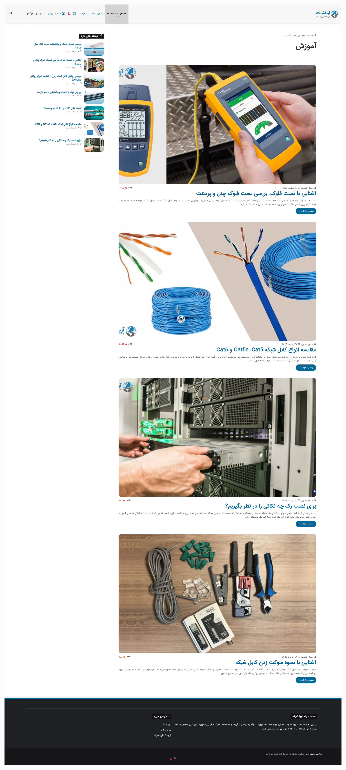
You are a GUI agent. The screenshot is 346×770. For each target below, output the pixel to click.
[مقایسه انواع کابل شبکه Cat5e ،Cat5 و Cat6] (217, 281)
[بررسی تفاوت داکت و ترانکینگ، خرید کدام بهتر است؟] (94, 49)
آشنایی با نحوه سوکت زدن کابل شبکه (275, 662)
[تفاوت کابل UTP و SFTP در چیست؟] (94, 113)
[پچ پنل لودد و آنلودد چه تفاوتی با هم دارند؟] (94, 97)
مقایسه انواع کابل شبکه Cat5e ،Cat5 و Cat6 (266, 350)
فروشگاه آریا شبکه (162, 735)
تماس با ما (97, 13)
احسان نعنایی (307, 188)
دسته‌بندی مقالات (118, 13)
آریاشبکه (278, 754)
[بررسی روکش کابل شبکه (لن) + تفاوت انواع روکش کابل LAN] (94, 81)
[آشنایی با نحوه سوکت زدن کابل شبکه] (217, 593)
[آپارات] (69, 14)
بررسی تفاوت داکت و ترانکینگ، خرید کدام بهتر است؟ (57, 46)
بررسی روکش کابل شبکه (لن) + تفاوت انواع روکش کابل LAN (55, 78)
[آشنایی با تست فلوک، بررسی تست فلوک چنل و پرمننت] (217, 124)
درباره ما (83, 13)
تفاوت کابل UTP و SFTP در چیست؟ (62, 108)
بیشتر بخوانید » (306, 211)
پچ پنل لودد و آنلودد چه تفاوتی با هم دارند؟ (59, 92)
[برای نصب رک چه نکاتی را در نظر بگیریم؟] (217, 437)
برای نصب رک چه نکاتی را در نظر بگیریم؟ (270, 506)
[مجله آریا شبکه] (327, 13)
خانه (312, 35)
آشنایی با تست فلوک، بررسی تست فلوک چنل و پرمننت (256, 193)
